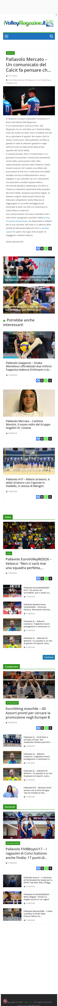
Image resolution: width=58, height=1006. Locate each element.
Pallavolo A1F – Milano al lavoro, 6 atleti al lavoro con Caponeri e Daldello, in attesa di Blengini (28, 482)
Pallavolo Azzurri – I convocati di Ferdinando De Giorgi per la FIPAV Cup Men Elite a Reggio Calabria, (38, 880)
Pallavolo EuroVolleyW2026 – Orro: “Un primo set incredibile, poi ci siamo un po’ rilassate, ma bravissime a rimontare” (38, 590)
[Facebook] (38, 248)
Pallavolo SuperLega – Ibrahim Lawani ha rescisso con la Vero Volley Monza (28, 278)
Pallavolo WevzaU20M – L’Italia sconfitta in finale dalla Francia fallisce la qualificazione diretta (38, 914)
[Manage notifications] (5, 1001)
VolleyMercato (11, 83)
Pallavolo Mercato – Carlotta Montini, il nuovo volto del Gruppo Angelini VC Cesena (28, 424)
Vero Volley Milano (43, 80)
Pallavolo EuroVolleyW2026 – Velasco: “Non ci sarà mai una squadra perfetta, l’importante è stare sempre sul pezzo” (29, 563)
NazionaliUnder (13, 843)
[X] (42, 248)
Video (9, 553)
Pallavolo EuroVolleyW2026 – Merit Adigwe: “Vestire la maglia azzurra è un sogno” (37, 897)
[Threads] (50, 248)
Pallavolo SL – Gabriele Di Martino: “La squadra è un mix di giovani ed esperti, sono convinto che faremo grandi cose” (38, 641)
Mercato (10, 53)
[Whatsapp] (46, 248)
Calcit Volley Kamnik (16, 80)
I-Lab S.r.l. (28, 1002)
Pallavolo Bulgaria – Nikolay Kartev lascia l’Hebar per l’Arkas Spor (26, 308)
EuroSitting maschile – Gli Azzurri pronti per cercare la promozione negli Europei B (28, 713)
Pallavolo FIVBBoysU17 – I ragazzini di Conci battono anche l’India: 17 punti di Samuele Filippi (26, 853)
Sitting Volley (12, 703)
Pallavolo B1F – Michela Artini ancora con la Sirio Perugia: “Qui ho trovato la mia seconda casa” (37, 790)
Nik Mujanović (30, 80)
